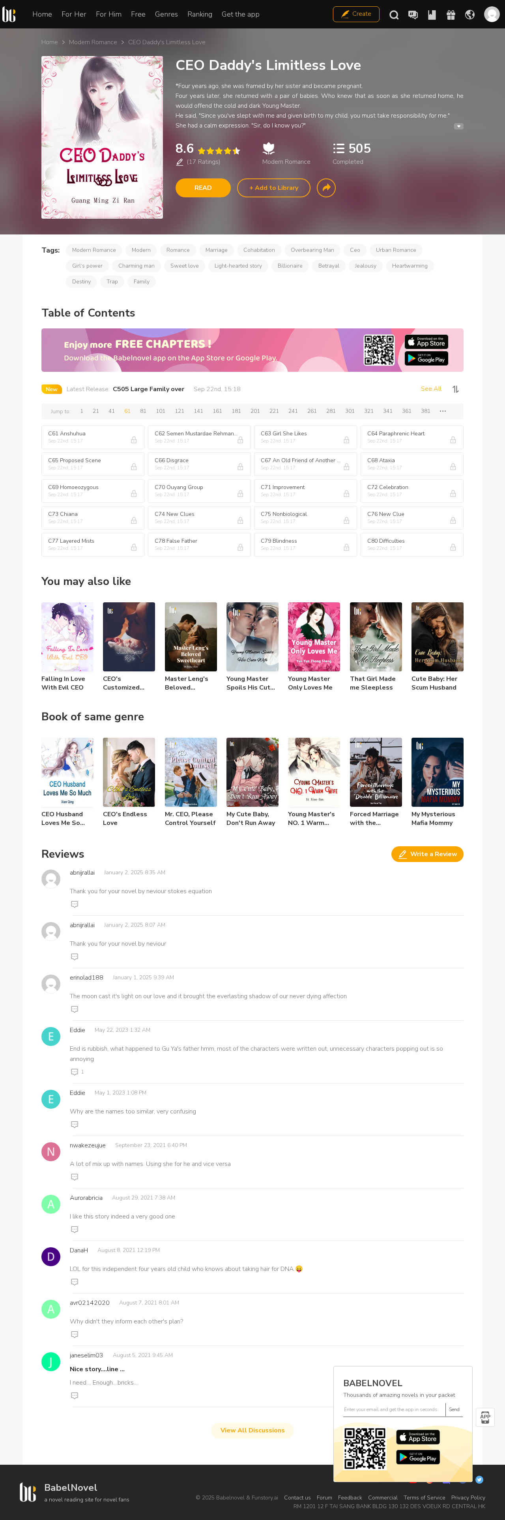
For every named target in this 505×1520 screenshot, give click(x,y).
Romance (178, 250)
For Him (109, 14)
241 (293, 411)
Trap (112, 281)
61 (127, 411)
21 (96, 411)
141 (198, 411)
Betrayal (328, 266)
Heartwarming (410, 266)
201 (255, 411)
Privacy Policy (468, 1497)
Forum (324, 1497)
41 (111, 411)
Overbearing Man (312, 250)
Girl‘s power (87, 266)
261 (312, 411)
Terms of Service (424, 1497)
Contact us (297, 1497)
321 (369, 411)
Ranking (199, 14)
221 (274, 411)
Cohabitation (259, 250)
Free (138, 14)
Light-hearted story (238, 266)
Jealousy (365, 266)
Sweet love (184, 266)
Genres (166, 14)
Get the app (241, 14)
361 (406, 411)
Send (454, 1409)
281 (331, 411)
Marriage (217, 250)
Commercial (383, 1497)
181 (236, 411)
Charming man (136, 266)
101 (160, 411)
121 (179, 411)
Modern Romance (93, 42)
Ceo (355, 250)
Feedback (350, 1497)
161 (217, 411)
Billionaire (290, 266)
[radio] (201, 151)
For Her (74, 14)
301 (350, 411)
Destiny (81, 281)
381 (425, 411)
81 (143, 411)
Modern (141, 250)
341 (388, 411)
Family (142, 281)
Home (42, 14)
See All (431, 388)
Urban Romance (396, 250)
